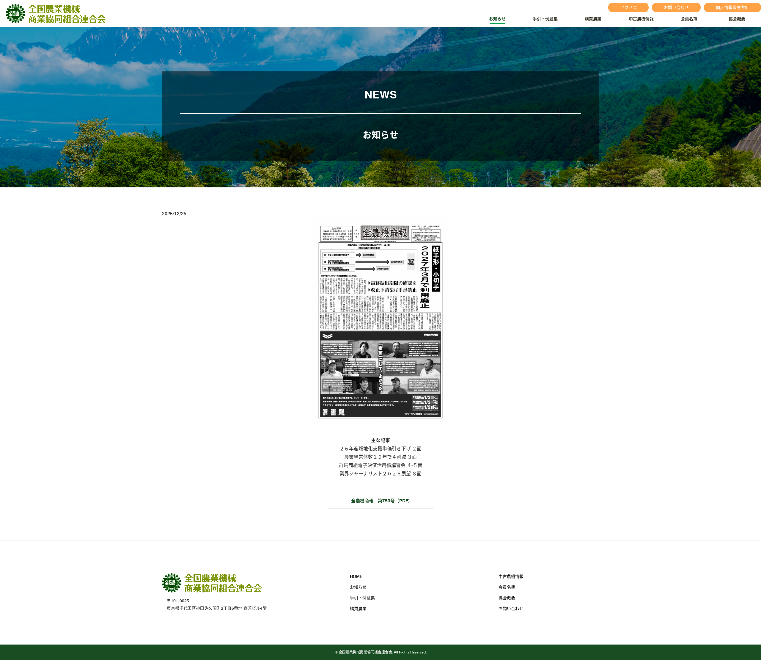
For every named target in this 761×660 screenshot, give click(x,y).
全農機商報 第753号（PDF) (380, 501)
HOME (356, 576)
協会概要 (737, 18)
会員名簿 (689, 18)
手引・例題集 (545, 18)
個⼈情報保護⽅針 (732, 7)
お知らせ (497, 18)
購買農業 (593, 18)
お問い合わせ (676, 7)
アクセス (628, 7)
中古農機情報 (641, 18)
